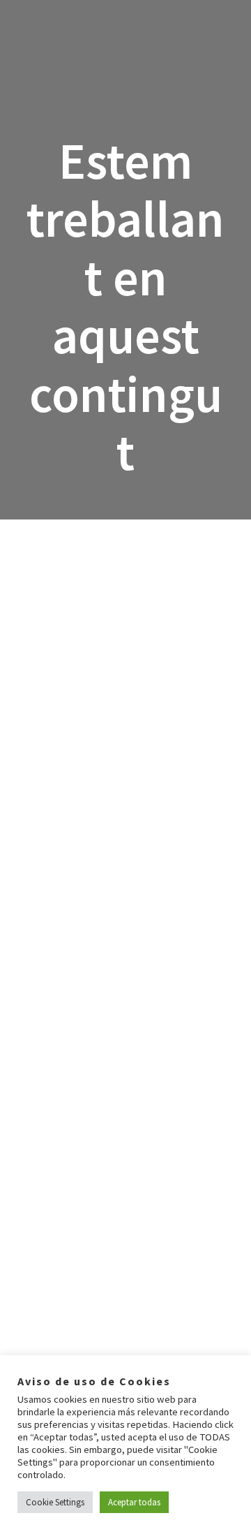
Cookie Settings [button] (55, 1502)
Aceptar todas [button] (134, 1502)
